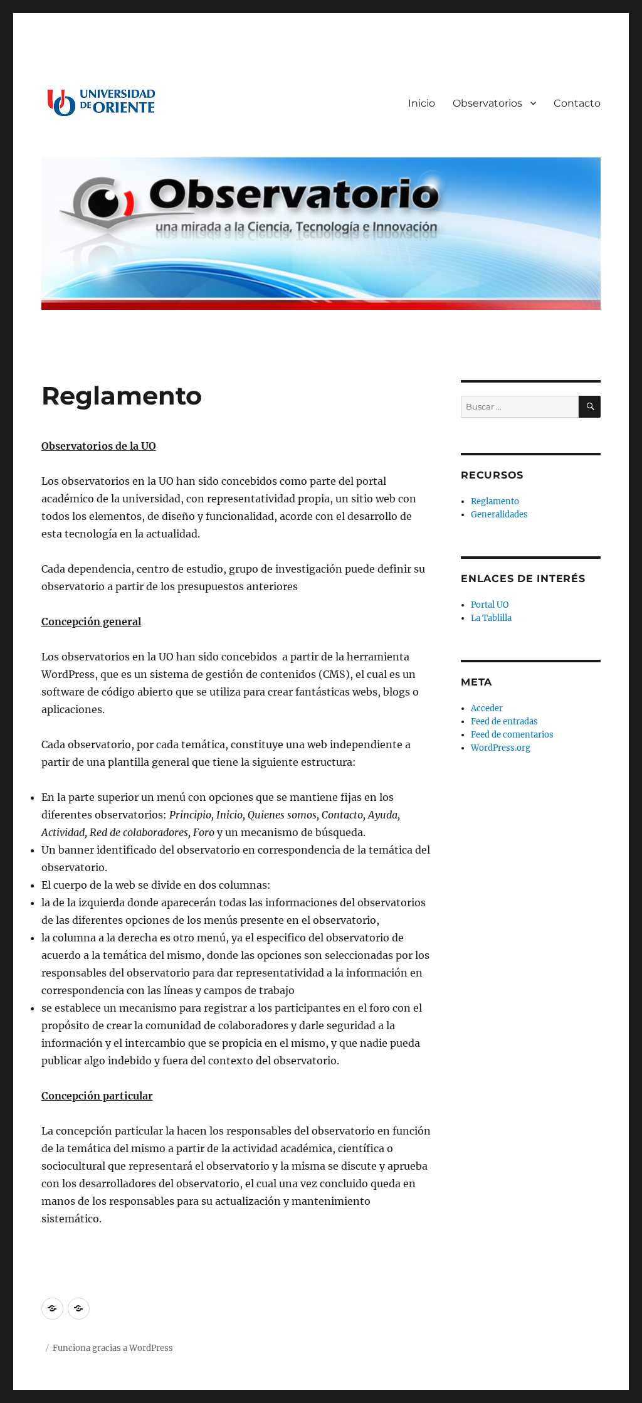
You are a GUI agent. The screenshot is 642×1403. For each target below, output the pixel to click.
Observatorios (487, 103)
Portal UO (489, 605)
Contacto (577, 103)
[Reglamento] (52, 1309)
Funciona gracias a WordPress (113, 1348)
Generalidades (499, 514)
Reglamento (495, 501)
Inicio (421, 103)
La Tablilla (491, 618)
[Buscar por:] (520, 406)
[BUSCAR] (590, 407)
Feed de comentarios (512, 734)
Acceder (487, 708)
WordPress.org (500, 748)
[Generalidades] (79, 1309)
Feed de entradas (504, 721)
